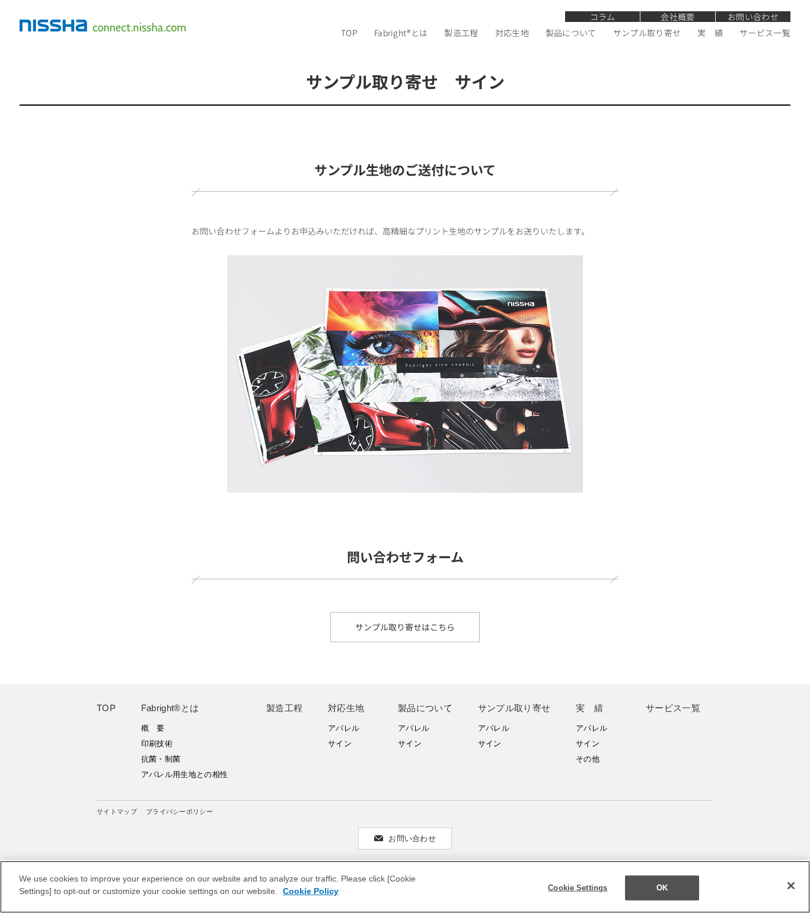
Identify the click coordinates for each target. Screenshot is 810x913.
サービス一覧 (764, 33)
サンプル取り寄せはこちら (405, 627)
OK (662, 887)
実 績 (710, 33)
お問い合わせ (753, 16)
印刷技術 (157, 743)
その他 (587, 759)
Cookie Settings (577, 887)
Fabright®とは (401, 33)
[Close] (791, 886)
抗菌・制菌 (161, 759)
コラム (603, 16)
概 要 (153, 728)
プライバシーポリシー (179, 811)
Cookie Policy (311, 891)
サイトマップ (117, 811)
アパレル (343, 728)
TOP (349, 33)
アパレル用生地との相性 (184, 774)
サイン (340, 743)
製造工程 (461, 33)
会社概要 (677, 16)
